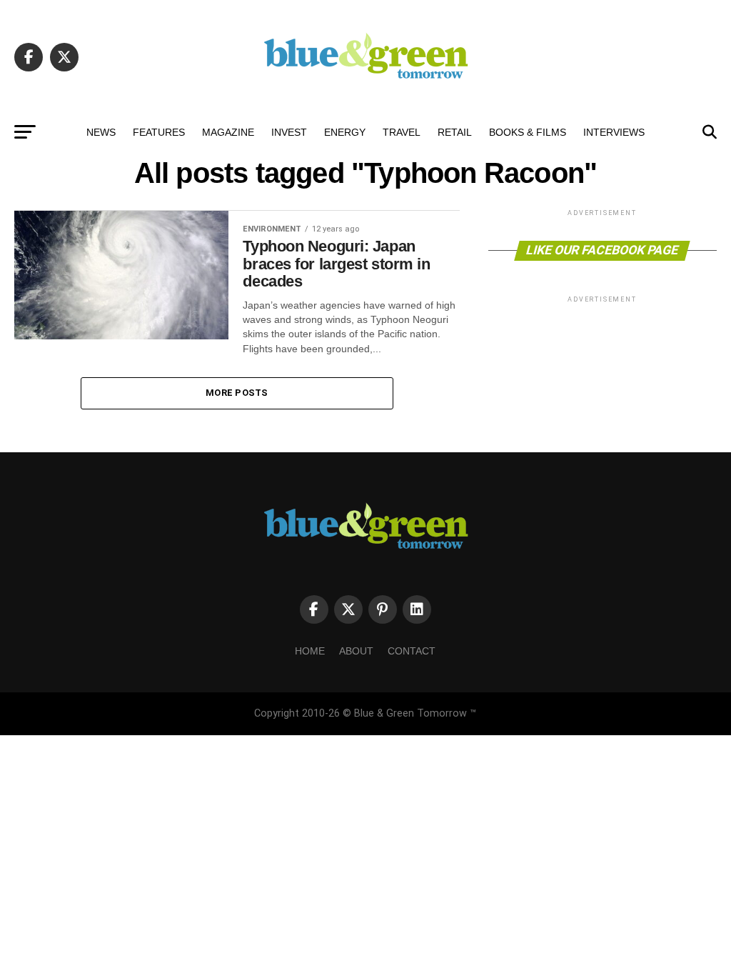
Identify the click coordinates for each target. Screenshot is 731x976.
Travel (401, 132)
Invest (289, 132)
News (101, 132)
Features (159, 132)
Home (310, 651)
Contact (411, 651)
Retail (455, 132)
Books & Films (527, 132)
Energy (345, 132)
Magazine (228, 132)
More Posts (237, 392)
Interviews (614, 132)
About (356, 651)
